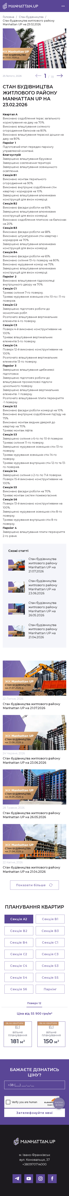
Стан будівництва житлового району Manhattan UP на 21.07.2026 (31, 706)
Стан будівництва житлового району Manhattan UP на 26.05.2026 (31, 815)
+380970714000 (34, 1164)
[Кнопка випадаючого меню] (63, 6)
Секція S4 (18, 977)
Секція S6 (18, 989)
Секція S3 (50, 966)
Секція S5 (50, 977)
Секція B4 (18, 942)
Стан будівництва (31, 17)
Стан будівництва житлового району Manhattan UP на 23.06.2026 (31, 760)
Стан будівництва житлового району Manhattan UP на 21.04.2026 (31, 869)
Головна (8, 17)
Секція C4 (18, 966)
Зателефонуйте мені (34, 1113)
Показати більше (31, 885)
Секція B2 (18, 931)
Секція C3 (50, 954)
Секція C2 (18, 954)
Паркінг (50, 989)
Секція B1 (50, 919)
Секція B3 (50, 931)
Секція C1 (50, 942)
